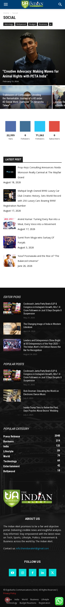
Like (10, 122)
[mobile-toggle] (5, 4)
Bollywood (21, 24)
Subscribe (54, 122)
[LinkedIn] (42, 572)
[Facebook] (32, 572)
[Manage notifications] (7, 599)
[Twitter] (52, 572)
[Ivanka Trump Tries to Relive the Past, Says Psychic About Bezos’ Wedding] (12, 412)
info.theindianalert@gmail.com (32, 548)
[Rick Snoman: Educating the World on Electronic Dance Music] (12, 395)
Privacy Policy (9, 593)
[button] (60, 4)
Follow (25, 122)
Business (43, 24)
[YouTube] (12, 572)
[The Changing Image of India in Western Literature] (12, 328)
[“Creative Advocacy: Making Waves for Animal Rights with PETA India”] (32, 57)
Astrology (9, 24)
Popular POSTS (13, 364)
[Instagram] (22, 572)
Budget (32, 24)
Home (6, 13)
